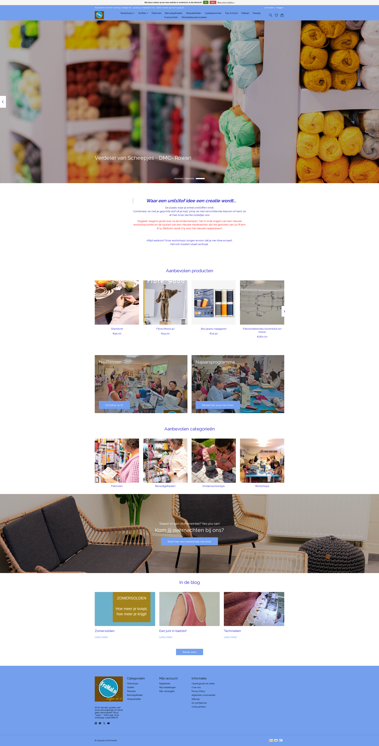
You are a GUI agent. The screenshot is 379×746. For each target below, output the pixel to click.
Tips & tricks (231, 13)
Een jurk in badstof (173, 631)
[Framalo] (99, 15)
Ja (206, 2)
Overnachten (171, 17)
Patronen (157, 13)
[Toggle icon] (271, 15)
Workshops (262, 486)
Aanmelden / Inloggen (273, 8)
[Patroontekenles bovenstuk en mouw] (262, 302)
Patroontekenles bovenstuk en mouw (262, 330)
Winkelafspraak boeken (194, 17)
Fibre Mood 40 (165, 328)
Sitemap (196, 699)
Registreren (164, 683)
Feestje (257, 13)
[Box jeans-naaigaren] (214, 302)
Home (113, 13)
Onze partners (199, 706)
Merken (245, 13)
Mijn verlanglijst (166, 691)
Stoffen (130, 687)
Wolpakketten (193, 13)
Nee (213, 2)
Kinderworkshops (214, 486)
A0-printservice (199, 703)
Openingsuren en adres (203, 683)
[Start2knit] (117, 302)
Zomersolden (105, 631)
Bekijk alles (190, 652)
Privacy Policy (198, 691)
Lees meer (101, 636)
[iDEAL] (271, 740)
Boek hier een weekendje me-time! (189, 541)
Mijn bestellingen (167, 687)
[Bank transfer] (276, 740)
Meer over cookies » (226, 2)
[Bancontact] (281, 740)
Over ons (196, 687)
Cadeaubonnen (213, 13)
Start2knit (117, 328)
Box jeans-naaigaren (214, 328)
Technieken (232, 631)
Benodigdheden (173, 13)
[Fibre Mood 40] (165, 302)
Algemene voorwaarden (203, 695)
